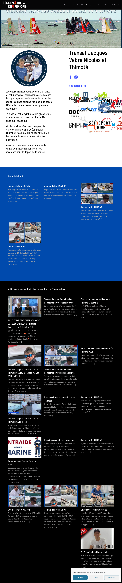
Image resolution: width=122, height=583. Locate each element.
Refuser (96, 577)
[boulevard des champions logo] (15, 2)
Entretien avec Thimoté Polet (94, 509)
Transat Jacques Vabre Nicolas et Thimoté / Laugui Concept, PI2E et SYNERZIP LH (23, 372)
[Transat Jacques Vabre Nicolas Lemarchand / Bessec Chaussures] (61, 355)
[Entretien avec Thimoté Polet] (97, 496)
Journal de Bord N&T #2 (91, 207)
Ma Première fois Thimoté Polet (95, 552)
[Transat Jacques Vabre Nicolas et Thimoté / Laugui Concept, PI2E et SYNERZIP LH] (24, 355)
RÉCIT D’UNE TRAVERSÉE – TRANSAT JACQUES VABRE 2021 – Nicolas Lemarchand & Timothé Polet (24, 323)
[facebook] (70, 77)
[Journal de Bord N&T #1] (24, 233)
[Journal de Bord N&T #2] (97, 193)
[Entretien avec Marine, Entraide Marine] (24, 447)
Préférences (112, 577)
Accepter (80, 577)
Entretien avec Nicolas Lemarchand (60, 440)
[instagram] (76, 77)
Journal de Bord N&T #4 (19, 186)
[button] (118, 5)
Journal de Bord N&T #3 (55, 186)
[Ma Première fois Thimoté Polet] (97, 538)
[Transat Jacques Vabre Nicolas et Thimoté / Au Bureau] (24, 404)
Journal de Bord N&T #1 (18, 246)
